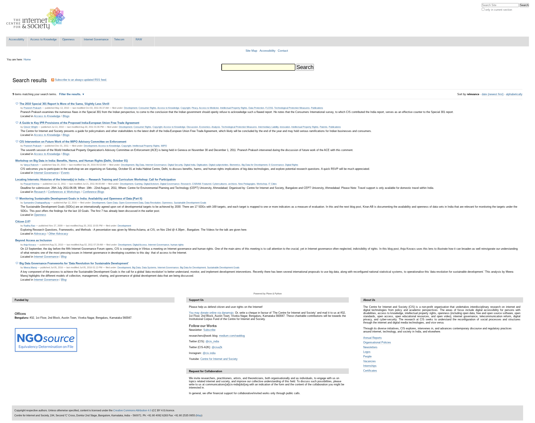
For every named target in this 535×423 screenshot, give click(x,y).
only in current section (498, 9)
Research (186, 184)
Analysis (215, 127)
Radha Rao (29, 225)
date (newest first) (492, 94)
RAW (139, 39)
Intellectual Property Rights (233, 108)
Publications (317, 108)
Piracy (195, 108)
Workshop (262, 184)
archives (232, 184)
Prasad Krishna (31, 184)
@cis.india (209, 353)
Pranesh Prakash (32, 108)
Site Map (251, 50)
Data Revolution (153, 202)
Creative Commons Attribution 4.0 (132, 410)
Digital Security (175, 165)
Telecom (119, 39)
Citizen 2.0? (23, 221)
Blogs (66, 116)
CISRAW (196, 184)
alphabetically (514, 94)
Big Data (140, 165)
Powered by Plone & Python (267, 293)
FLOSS (269, 108)
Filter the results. (70, 94)
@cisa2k (217, 347)
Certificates (370, 370)
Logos (367, 351)
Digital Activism (151, 184)
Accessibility (16, 39)
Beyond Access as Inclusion (33, 240)
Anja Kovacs (29, 244)
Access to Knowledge (43, 39)
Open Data (112, 202)
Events (65, 172)
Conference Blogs (93, 191)
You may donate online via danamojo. (211, 312)
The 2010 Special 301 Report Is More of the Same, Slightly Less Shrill (64, 103)
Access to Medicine (209, 108)
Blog (63, 256)
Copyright (185, 108)
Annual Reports (372, 337)
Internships (370, 365)
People (367, 356)
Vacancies (369, 361)
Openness (68, 39)
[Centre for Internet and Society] (37, 18)
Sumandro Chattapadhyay (37, 202)
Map (198, 415)
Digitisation (202, 165)
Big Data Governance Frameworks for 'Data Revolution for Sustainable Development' (74, 263)
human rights (177, 244)
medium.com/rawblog (232, 335)
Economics (204, 127)
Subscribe (209, 329)
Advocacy (40, 233)
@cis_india (212, 341)
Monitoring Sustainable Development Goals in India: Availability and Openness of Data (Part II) (80, 198)
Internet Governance (96, 39)
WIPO (164, 145)
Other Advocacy (58, 233)
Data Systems (149, 267)
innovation (285, 127)
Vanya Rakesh (31, 165)
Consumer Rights (147, 108)
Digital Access (140, 244)
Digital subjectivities (218, 165)
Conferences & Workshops (64, 191)
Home (27, 59)
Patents (323, 127)
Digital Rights (291, 165)
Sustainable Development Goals (190, 202)
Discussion (192, 127)
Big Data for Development (255, 165)
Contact (283, 50)
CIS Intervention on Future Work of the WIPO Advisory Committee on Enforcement (72, 141)
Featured (206, 184)
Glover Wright (31, 127)
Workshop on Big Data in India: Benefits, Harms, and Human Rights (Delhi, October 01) (71, 160)
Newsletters (370, 347)
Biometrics (235, 165)
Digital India (189, 165)
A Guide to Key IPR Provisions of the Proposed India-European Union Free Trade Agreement (79, 122)
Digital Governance (170, 184)
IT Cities (272, 184)
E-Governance (276, 165)
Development (130, 108)
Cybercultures (220, 184)
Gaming (139, 184)
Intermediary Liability (268, 127)
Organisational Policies (377, 342)
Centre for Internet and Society (219, 358)
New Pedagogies (246, 184)
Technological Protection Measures (292, 108)
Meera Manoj (30, 267)
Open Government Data (131, 202)
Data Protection (256, 108)
